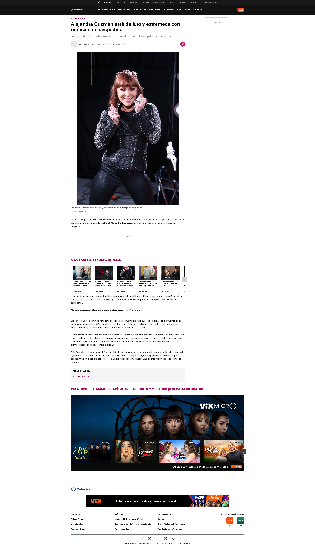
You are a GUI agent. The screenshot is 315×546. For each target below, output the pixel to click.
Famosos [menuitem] (103, 9)
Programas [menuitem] (155, 9)
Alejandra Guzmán (79, 18)
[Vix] (240, 10)
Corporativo (76, 514)
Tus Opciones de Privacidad (170, 529)
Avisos (161, 519)
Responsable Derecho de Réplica (129, 519)
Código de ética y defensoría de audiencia (133, 524)
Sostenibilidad (164, 514)
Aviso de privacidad (79, 529)
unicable (146, 2)
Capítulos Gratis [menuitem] (120, 9)
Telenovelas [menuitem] (139, 9)
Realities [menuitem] (169, 9)
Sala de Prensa (77, 519)
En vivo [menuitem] (199, 9)
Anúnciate (119, 514)
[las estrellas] (77, 10)
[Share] (182, 44)
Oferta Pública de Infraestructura (172, 524)
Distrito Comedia (159, 2)
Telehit (172, 2)
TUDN (124, 2)
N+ (118, 2)
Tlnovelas (193, 2)
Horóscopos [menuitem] (183, 9)
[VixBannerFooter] (157, 501)
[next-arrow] (184, 279)
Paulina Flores (86, 42)
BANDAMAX (182, 2)
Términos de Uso (122, 529)
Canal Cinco (134, 2)
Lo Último (77, 292)
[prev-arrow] (69, 452)
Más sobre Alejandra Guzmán (96, 260)
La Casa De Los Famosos (209, 2)
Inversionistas (77, 524)
